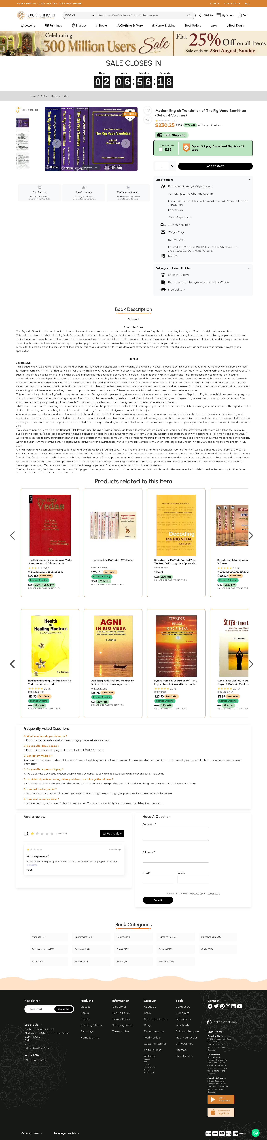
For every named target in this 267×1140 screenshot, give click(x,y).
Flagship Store (215, 1036)
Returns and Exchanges (183, 282)
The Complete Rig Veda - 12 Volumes (112, 560)
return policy (30, 763)
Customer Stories (155, 1043)
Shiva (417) (38, 961)
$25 (168, 149)
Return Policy (121, 1012)
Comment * (149, 824)
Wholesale (182, 1025)
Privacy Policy (214, 893)
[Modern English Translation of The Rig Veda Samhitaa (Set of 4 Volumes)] (22, 123)
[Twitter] (216, 1007)
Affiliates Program (187, 1031)
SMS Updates (184, 1056)
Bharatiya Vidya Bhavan (197, 186)
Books (43, 96)
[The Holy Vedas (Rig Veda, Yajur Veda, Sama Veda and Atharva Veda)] (50, 555)
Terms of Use (197, 893)
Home (33, 96)
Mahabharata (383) (211, 936)
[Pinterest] (222, 1007)
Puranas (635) (124, 936)
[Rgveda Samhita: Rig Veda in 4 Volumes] (239, 555)
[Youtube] (240, 1007)
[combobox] (141, 15)
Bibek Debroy (38, 571)
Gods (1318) (207, 949)
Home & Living (90, 1037)
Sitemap (181, 1050)
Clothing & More (91, 1025)
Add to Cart (215, 166)
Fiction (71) (122, 961)
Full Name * (149, 852)
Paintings (87, 1031)
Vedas (65, 96)
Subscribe (63, 1008)
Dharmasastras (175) (43, 949)
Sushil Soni (163, 567)
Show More (32, 865)
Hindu (54, 96)
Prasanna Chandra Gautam (196, 193)
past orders (129, 793)
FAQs (147, 1012)
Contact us (232, 3)
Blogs (147, 1025)
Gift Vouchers (184, 1043)
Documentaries (154, 1031)
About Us (150, 1006)
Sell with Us (183, 1019)
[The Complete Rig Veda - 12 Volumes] (113, 555)
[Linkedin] (233, 1007)
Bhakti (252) (123, 949)
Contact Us (183, 1006)
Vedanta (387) (166, 961)
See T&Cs (45, 199)
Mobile (181, 873)
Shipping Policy (122, 1025)
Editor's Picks (152, 1050)
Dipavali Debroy (54, 571)
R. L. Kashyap (100, 567)
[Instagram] (228, 1007)
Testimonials (152, 1037)
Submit (158, 900)
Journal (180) (81, 961)
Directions (212, 1050)
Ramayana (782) (168, 936)
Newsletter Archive (156, 1019)
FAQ (247, 3)
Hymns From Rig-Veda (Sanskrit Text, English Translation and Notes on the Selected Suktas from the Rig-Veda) (175, 684)
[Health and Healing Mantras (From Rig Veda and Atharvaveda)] (50, 675)
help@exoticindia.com (184, 783)
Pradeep (162, 692)
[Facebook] (210, 1007)
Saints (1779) (165, 949)
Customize (182, 1012)
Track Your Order (186, 1037)
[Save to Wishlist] (148, 111)
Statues (85, 1006)
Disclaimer (119, 1006)
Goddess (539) (82, 949)
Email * (146, 873)
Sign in (215, 3)
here (103, 793)
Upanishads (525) (83, 936)
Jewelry (85, 1019)
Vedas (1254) (38, 936)
